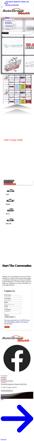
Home (7, 18)
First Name (7, 295)
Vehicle (6, 315)
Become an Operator (9, 184)
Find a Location (8, 182)
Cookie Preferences (7, 390)
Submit (7, 327)
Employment (9, 26)
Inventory (8, 23)
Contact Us (5, 33)
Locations (8, 20)
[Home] (16, 14)
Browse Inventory (9, 180)
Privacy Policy (15, 322)
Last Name (7, 298)
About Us (8, 29)
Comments (7, 309)
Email (6, 306)
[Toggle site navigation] (2, 7)
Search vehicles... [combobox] (10, 317)
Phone (6, 302)
